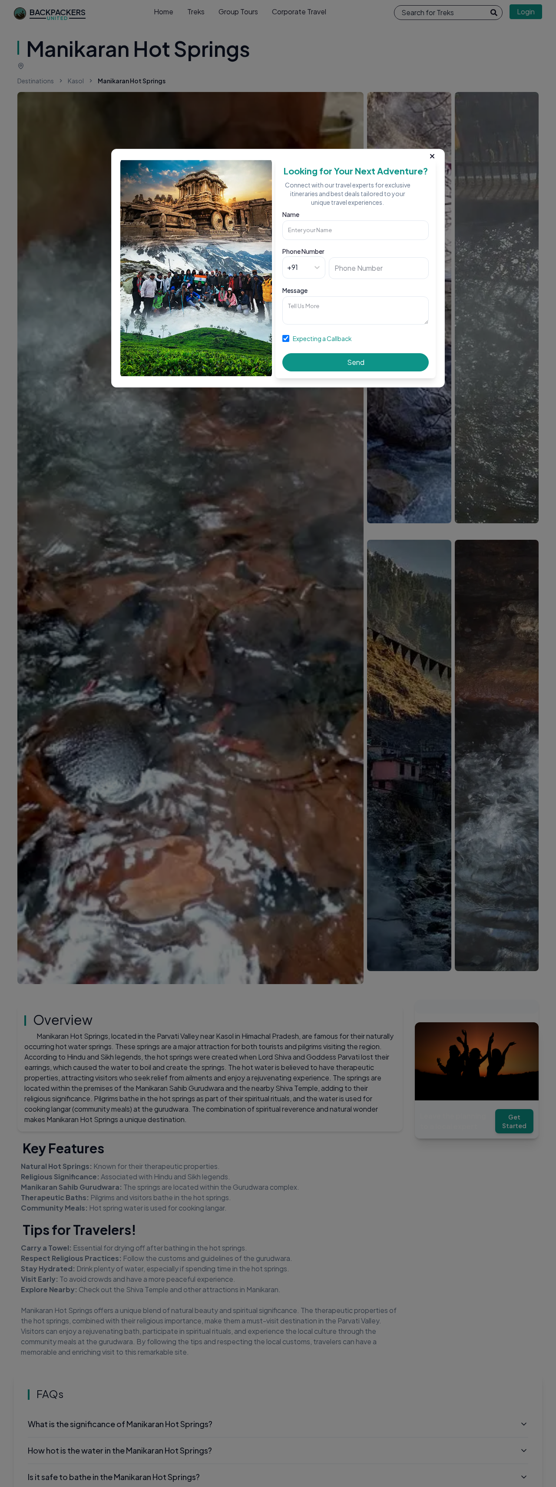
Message (295, 290)
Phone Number (303, 251)
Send (355, 362)
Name (290, 214)
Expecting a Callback (322, 338)
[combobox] (287, 267)
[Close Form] (432, 154)
